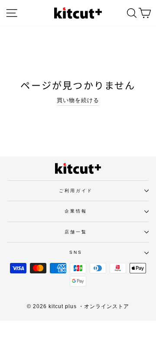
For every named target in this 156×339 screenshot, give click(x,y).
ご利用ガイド (76, 190)
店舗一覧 (76, 231)
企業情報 (76, 211)
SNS (75, 252)
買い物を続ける (78, 100)
